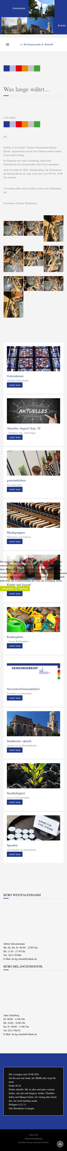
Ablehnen (23, 588)
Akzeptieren (8, 588)
